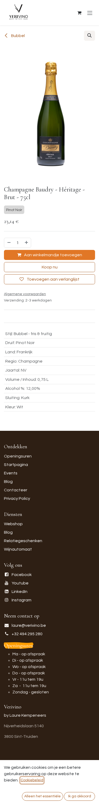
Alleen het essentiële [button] (42, 796)
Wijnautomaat (18, 549)
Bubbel (17, 36)
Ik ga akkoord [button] (79, 796)
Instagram (21, 600)
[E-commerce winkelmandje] (79, 12)
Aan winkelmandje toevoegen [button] (52, 255)
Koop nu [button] (50, 267)
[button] (89, 36)
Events (10, 473)
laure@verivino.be (29, 625)
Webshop (13, 524)
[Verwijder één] (8, 243)
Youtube (20, 583)
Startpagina (16, 465)
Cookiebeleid (32, 780)
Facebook (22, 575)
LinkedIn (19, 591)
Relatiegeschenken (23, 541)
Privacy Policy (17, 498)
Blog (8, 481)
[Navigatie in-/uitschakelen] (89, 12)
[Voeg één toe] (26, 243)
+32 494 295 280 (27, 634)
